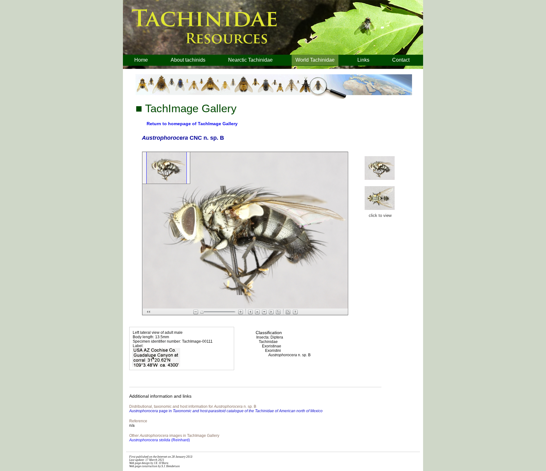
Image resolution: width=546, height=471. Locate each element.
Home (141, 60)
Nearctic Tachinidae (250, 60)
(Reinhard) (159, 440)
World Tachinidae (315, 60)
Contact (401, 60)
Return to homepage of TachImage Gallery (192, 123)
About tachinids (188, 60)
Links (363, 60)
